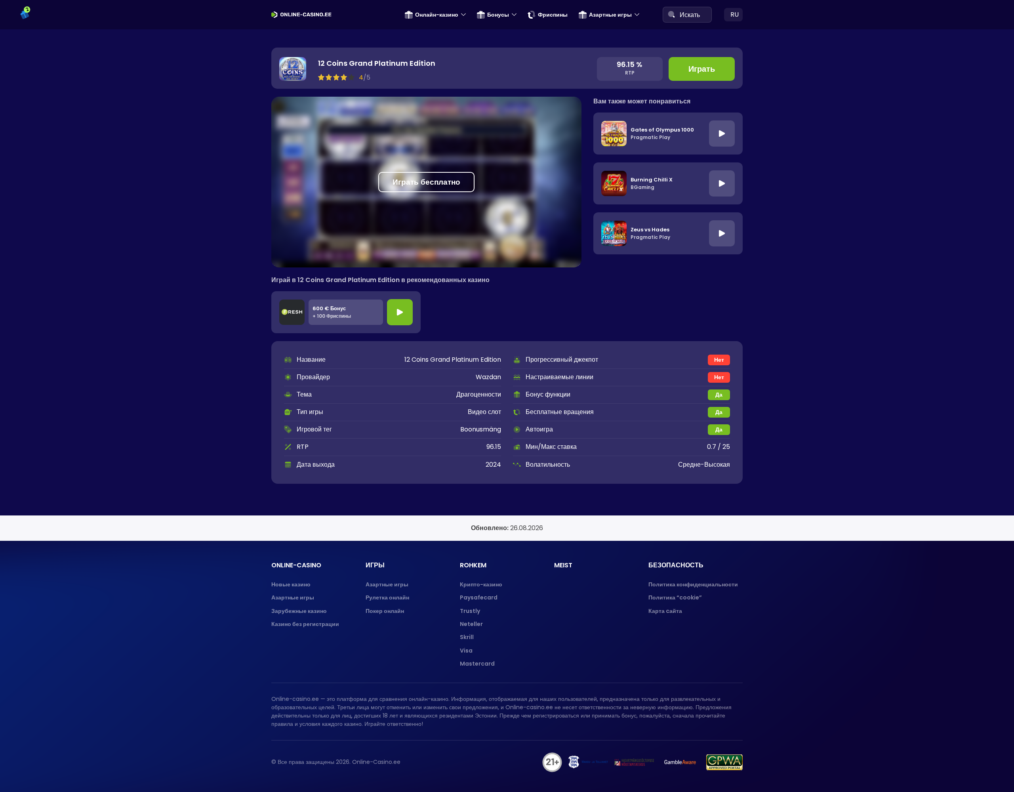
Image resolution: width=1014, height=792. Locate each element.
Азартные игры (610, 15)
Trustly (470, 611)
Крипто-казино (481, 584)
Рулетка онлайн (387, 597)
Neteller (471, 624)
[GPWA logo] (724, 762)
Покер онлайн (385, 611)
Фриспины (553, 15)
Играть (701, 68)
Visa (466, 651)
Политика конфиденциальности (693, 584)
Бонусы (498, 15)
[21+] (552, 762)
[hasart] (634, 762)
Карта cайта (665, 611)
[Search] (671, 14)
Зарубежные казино (299, 611)
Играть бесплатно (426, 182)
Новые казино (291, 584)
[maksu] (588, 762)
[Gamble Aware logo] (680, 762)
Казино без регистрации (305, 624)
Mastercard (477, 664)
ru (734, 14)
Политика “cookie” (675, 597)
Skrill (467, 637)
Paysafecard (478, 597)
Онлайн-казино (436, 15)
